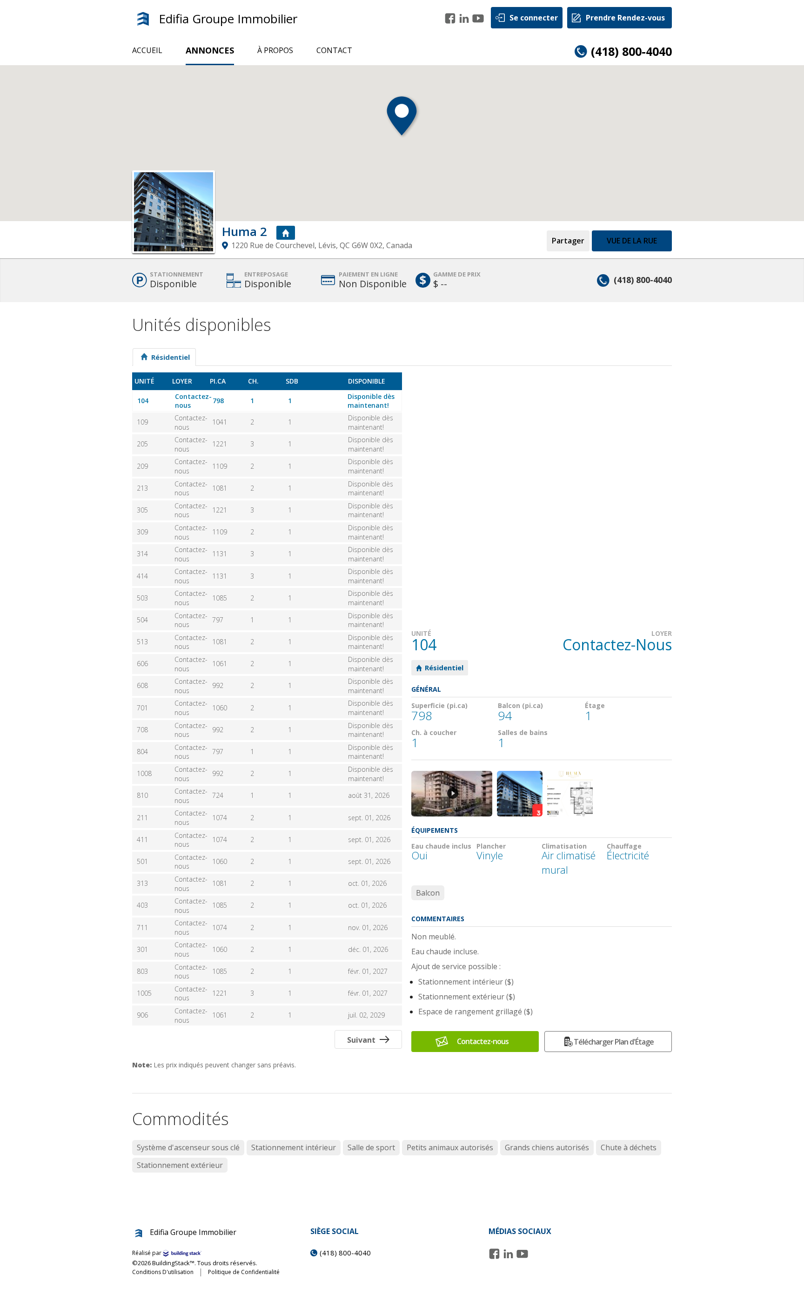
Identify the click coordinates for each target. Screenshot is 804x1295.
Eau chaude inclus (441, 846)
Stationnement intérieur (293, 1147)
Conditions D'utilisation (163, 1272)
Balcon (428, 893)
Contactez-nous (483, 1041)
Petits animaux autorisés (450, 1147)
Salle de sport (371, 1147)
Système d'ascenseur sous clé (188, 1147)
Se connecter (533, 18)
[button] (402, 121)
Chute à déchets (629, 1147)
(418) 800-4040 (631, 51)
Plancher (491, 846)
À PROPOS (275, 50)
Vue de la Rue (632, 241)
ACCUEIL (147, 50)
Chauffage (624, 846)
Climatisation (564, 846)
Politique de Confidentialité (244, 1272)
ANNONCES (210, 50)
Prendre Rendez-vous (625, 18)
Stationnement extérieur (180, 1165)
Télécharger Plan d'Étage (614, 1042)
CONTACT (334, 50)
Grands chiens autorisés (547, 1147)
